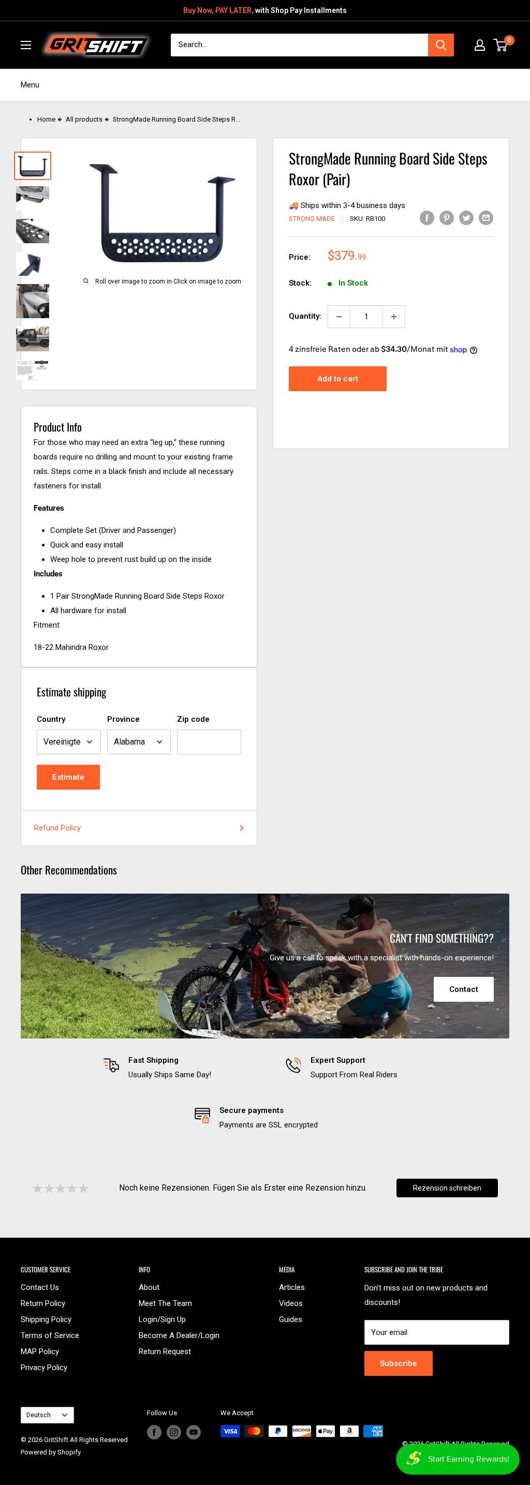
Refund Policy (57, 828)
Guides (290, 1319)
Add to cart (337, 378)
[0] (500, 45)
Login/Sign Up (162, 1319)
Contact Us (40, 1287)
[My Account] (480, 45)
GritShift (56, 1440)
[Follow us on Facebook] (154, 1432)
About (149, 1287)
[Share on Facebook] (427, 217)
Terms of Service (50, 1335)
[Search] (441, 45)
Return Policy (43, 1303)
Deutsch (38, 1415)
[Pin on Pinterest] (446, 217)
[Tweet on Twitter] (466, 217)
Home (46, 119)
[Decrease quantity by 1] (339, 317)
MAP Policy (40, 1351)
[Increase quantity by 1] (394, 317)
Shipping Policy (46, 1319)
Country (51, 719)
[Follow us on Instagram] (174, 1432)
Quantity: (305, 316)
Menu (30, 85)
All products (84, 119)
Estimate (68, 777)
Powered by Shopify (51, 1452)
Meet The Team (165, 1303)
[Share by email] (486, 217)
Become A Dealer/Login (179, 1335)
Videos (291, 1303)
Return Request (165, 1351)
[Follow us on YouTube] (193, 1432)
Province (123, 719)
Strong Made (312, 218)
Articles (292, 1287)
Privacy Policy (44, 1367)
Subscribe (398, 1363)
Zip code (193, 719)
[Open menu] (26, 45)
